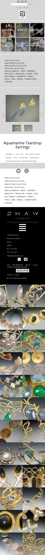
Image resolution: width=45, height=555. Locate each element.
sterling (8, 82)
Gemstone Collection (14, 63)
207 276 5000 (12, 252)
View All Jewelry (11, 71)
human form (30, 79)
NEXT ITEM (42, 116)
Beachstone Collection (15, 66)
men (13, 79)
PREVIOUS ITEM (3, 117)
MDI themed (9, 76)
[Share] (25, 259)
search (30, 4)
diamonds (21, 76)
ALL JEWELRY (42, 103)
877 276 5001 (12, 249)
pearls (31, 76)
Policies (9, 275)
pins (36, 74)
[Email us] (19, 259)
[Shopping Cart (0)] (24, 8)
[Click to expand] (17, 128)
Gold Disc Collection (14, 68)
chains (29, 74)
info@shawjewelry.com (15, 256)
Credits (17, 275)
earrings (31, 71)
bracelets (9, 74)
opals (7, 79)
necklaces (19, 74)
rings (23, 71)
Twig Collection (11, 60)
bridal (20, 79)
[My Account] (20, 8)
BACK (4, 103)
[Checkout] (27, 8)
